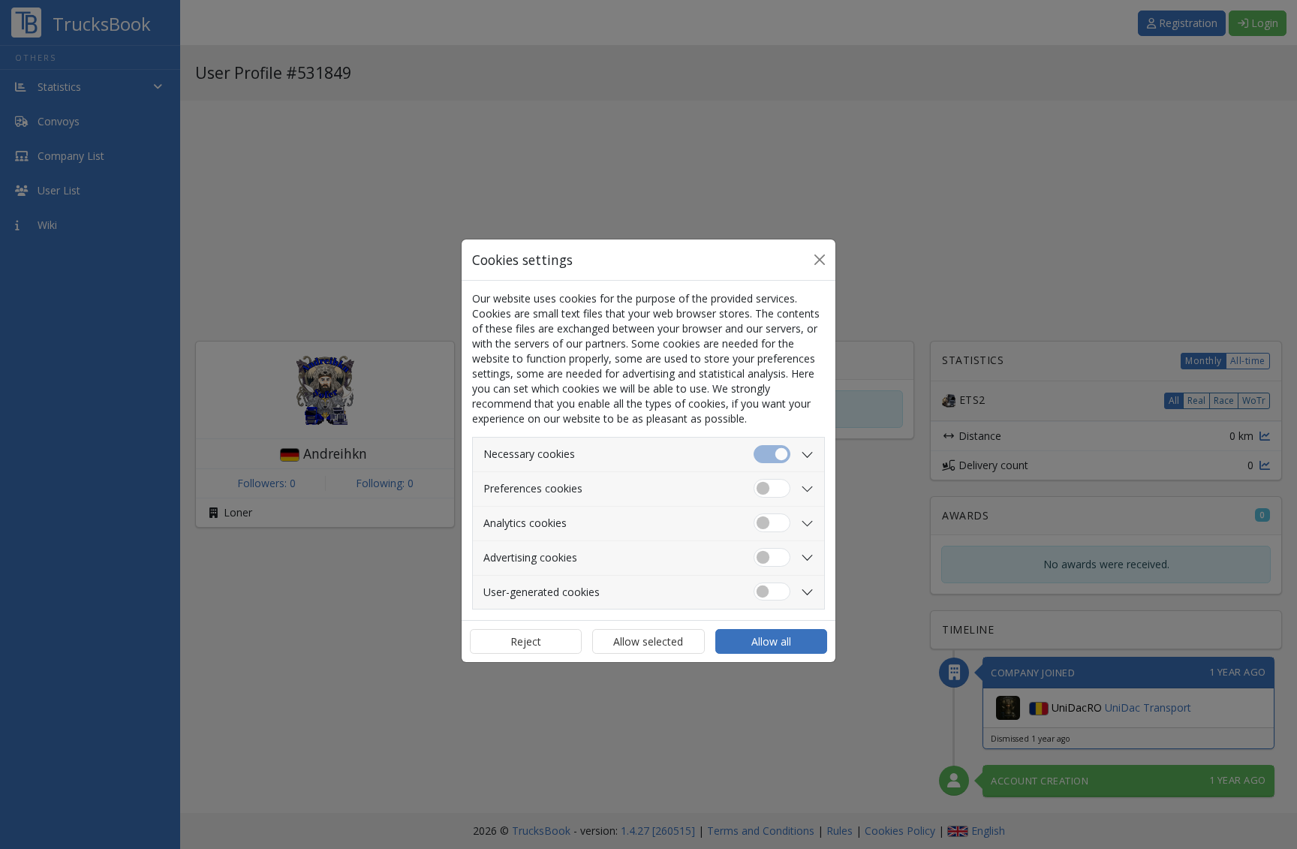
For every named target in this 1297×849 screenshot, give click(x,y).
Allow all (771, 641)
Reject (525, 641)
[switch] (772, 488)
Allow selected (648, 641)
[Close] (819, 259)
